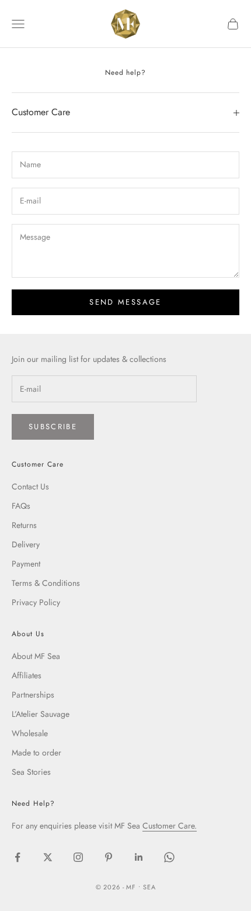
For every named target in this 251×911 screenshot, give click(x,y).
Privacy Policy (36, 602)
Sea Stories (31, 772)
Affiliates (26, 675)
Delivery (26, 544)
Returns (24, 525)
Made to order (36, 752)
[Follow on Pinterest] (108, 857)
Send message (125, 302)
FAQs (21, 506)
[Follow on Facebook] (17, 857)
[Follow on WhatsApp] (169, 857)
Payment (26, 564)
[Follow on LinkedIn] (139, 857)
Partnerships (33, 694)
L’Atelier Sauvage (40, 714)
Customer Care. (169, 825)
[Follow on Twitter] (48, 857)
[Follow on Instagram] (78, 857)
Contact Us (30, 486)
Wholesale (30, 733)
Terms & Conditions (46, 583)
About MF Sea (36, 656)
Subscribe (53, 426)
